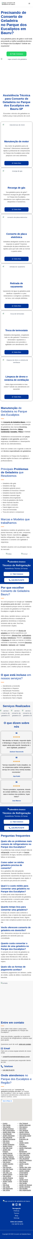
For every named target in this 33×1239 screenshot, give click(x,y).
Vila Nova (6, 1141)
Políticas (16, 1211)
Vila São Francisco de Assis (23, 1139)
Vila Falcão (6, 1125)
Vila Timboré (23, 1123)
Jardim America (8, 1129)
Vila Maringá (7, 1180)
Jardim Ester (7, 1160)
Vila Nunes (6, 1162)
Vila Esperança (24, 1134)
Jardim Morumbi (25, 1125)
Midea (20, 429)
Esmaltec (13, 432)
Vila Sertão (23, 1183)
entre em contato (25, 1044)
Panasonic (5, 429)
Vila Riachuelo (8, 1188)
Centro (5, 1123)
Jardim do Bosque (25, 1185)
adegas (24, 535)
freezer (26, 852)
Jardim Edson (7, 1174)
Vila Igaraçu (23, 1127)
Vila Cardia (6, 1127)
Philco (20, 432)
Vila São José (7, 1148)
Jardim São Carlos (23, 1177)
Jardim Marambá (9, 1136)
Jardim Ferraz (7, 1153)
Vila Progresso (8, 1155)
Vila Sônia (6, 1190)
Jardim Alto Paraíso (6, 1150)
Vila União (6, 1187)
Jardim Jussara (24, 1157)
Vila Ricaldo (23, 1188)
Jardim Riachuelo (25, 1148)
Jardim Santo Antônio (24, 1143)
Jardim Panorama (9, 1139)
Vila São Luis (7, 1173)
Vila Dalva (22, 1129)
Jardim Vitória (24, 1132)
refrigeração (5, 852)
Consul (22, 645)
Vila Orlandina (24, 1155)
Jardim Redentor (8, 1144)
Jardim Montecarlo (23, 1150)
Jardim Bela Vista (9, 1132)
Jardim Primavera (25, 1160)
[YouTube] (16, 1204)
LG (17, 645)
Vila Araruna (7, 1167)
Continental (5, 432)
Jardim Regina (8, 1178)
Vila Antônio (7, 1176)
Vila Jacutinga (24, 1158)
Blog (16, 1215)
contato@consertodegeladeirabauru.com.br (16, 1056)
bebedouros (11, 638)
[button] (3, 554)
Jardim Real (23, 1174)
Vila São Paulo (8, 1169)
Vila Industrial (7, 1137)
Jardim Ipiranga (24, 1187)
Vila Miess (6, 1171)
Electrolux (28, 642)
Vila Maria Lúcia (24, 1169)
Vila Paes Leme (24, 1153)
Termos (16, 1213)
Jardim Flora (23, 1180)
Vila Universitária (9, 1130)
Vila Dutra (6, 1143)
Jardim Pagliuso (8, 1157)
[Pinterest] (20, 1204)
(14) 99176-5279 (8, 1070)
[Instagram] (13, 1204)
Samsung (12, 645)
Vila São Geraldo (9, 1158)
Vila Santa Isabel (25, 1136)
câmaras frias (16, 635)
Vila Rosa (22, 1162)
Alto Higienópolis (25, 1190)
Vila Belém (23, 1146)
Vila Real (6, 1185)
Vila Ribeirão (7, 1134)
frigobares (5, 640)
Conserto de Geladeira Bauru (14, 422)
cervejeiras (27, 638)
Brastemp (4, 645)
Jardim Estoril (7, 1146)
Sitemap (16, 1218)
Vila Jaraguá (23, 1130)
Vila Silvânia (23, 1181)
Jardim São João (25, 1167)
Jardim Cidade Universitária (24, 1172)
